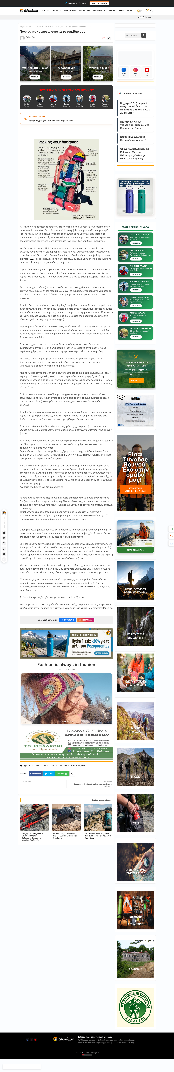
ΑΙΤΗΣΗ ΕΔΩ (136, 380)
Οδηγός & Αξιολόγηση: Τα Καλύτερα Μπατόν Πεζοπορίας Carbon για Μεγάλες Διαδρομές (67, 120)
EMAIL (129, 10)
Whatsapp (63, 774)
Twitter (50, 774)
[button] (151, 10)
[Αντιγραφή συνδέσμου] (4, 559)
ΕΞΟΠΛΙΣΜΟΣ (99, 10)
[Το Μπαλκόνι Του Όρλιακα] (66, 759)
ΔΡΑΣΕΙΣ (45, 10)
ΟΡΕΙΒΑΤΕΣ (57, 10)
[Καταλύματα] (171, 536)
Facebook (37, 774)
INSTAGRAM (87, 620)
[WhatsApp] (4, 543)
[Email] (4, 554)
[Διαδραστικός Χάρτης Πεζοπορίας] (171, 529)
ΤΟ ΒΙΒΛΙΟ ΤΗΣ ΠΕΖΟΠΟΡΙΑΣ (44, 26)
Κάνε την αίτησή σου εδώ (135, 490)
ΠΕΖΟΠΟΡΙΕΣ (70, 10)
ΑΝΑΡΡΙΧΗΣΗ (84, 10)
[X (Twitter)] (4, 538)
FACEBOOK (69, 620)
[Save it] (103, 38)
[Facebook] (4, 532)
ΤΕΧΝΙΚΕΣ (112, 10)
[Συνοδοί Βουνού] (171, 543)
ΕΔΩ (32, 258)
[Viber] (4, 549)
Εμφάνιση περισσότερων (102, 800)
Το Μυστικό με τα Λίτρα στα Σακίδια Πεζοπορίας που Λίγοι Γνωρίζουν (98, 836)
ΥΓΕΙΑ (121, 10)
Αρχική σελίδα (25, 26)
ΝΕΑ (46, 766)
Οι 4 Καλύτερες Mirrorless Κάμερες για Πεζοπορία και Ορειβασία (65, 836)
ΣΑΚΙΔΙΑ (53, 766)
